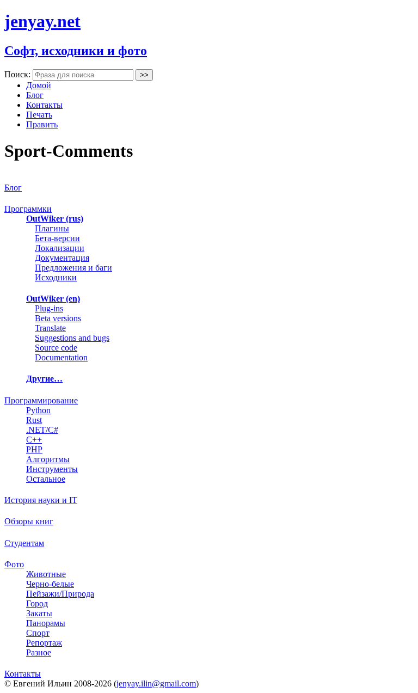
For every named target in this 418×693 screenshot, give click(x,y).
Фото (14, 564)
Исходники (56, 277)
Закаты (39, 613)
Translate (50, 328)
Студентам (24, 543)
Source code (56, 347)
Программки (28, 208)
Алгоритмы (48, 459)
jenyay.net (42, 21)
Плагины (52, 228)
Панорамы (45, 623)
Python (38, 410)
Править (42, 124)
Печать (39, 114)
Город (37, 603)
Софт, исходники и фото (75, 51)
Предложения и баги (73, 267)
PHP (34, 449)
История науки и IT (40, 500)
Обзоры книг (28, 521)
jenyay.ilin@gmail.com (156, 683)
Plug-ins (49, 308)
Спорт (38, 632)
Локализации (59, 248)
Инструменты (52, 469)
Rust (34, 420)
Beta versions (58, 318)
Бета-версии (57, 238)
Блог (35, 95)
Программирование (41, 400)
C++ (34, 439)
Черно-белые (50, 583)
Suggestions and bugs (72, 337)
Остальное (45, 478)
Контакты (44, 104)
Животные (46, 574)
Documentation (61, 357)
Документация (62, 257)
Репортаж (44, 642)
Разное (38, 652)
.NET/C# (42, 429)
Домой (38, 85)
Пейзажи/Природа (60, 593)
